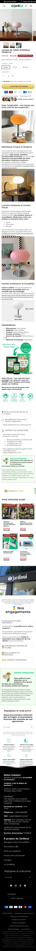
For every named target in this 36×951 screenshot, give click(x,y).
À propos (8, 860)
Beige (25, 67)
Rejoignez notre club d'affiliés (16, 842)
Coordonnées (25, 929)
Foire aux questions (12, 851)
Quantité (5, 72)
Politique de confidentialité (19, 916)
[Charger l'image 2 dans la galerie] (12, 45)
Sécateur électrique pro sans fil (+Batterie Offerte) (9, 524)
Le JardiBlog (9, 864)
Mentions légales (13, 929)
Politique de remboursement (24, 913)
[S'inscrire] (31, 727)
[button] (4, 6)
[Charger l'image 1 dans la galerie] (6, 45)
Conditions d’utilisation (18, 919)
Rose (6, 67)
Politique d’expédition (19, 923)
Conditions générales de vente (19, 926)
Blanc (15, 67)
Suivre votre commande (14, 855)
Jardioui (10, 913)
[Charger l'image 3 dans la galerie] (18, 45)
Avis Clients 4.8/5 (11, 847)
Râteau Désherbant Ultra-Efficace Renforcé (26, 523)
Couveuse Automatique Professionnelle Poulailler (25, 554)
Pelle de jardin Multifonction (8, 552)
